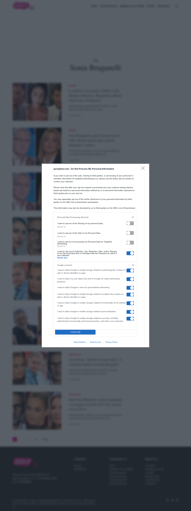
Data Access (95, 342)
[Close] (144, 169)
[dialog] (95, 255)
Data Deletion (80, 342)
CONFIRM (75, 332)
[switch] (130, 223)
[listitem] (95, 217)
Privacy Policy (111, 342)
